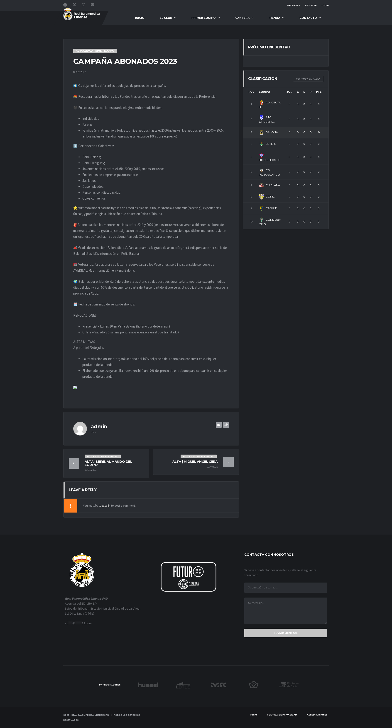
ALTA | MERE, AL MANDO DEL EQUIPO (108, 463)
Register (311, 5)
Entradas (293, 5)
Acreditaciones (317, 714)
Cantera (242, 18)
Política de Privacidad (282, 714)
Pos (251, 91)
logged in (104, 506)
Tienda (274, 18)
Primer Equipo (203, 18)
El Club (166, 18)
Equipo (264, 91)
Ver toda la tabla (308, 79)
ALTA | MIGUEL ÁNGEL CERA (195, 462)
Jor (289, 91)
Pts (319, 91)
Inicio (140, 18)
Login (325, 5)
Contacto (308, 18)
